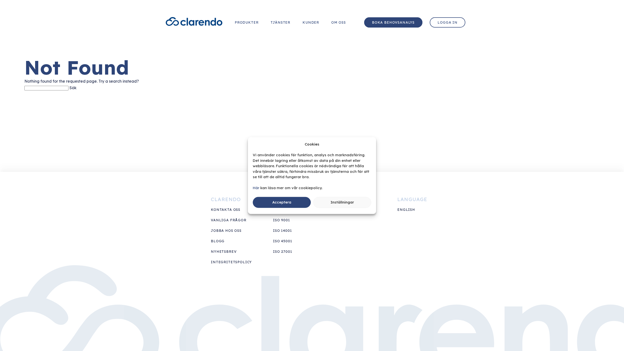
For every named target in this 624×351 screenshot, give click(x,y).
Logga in (448, 22)
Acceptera (281, 202)
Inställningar (342, 202)
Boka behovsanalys (393, 22)
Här (256, 187)
